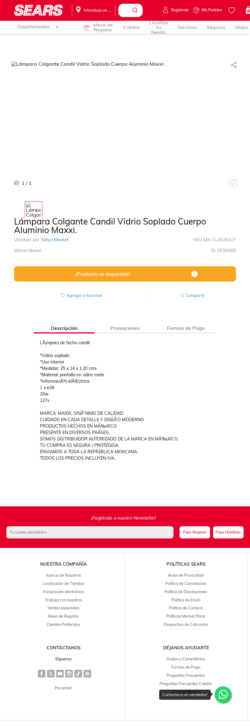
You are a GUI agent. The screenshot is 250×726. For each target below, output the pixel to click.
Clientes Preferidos (63, 624)
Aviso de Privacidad (186, 575)
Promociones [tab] (125, 328)
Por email (63, 687)
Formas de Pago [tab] (186, 328)
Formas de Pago (185, 667)
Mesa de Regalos (103, 27)
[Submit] (135, 10)
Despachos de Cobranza (186, 624)
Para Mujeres (194, 532)
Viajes (241, 27)
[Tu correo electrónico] (91, 532)
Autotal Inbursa (185, 691)
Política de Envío (185, 599)
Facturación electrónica (63, 591)
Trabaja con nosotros (63, 599)
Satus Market (55, 240)
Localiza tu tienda (158, 27)
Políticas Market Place (185, 616)
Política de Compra (186, 607)
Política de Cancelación (185, 583)
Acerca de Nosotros (63, 575)
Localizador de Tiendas (63, 583)
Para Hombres (228, 532)
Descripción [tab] (64, 328)
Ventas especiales (63, 607)
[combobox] (130, 10)
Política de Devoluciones (185, 591)
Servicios (187, 27)
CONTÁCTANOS (63, 648)
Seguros (216, 27)
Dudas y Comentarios (185, 658)
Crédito (131, 27)
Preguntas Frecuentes (185, 675)
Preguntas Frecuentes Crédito (185, 683)
